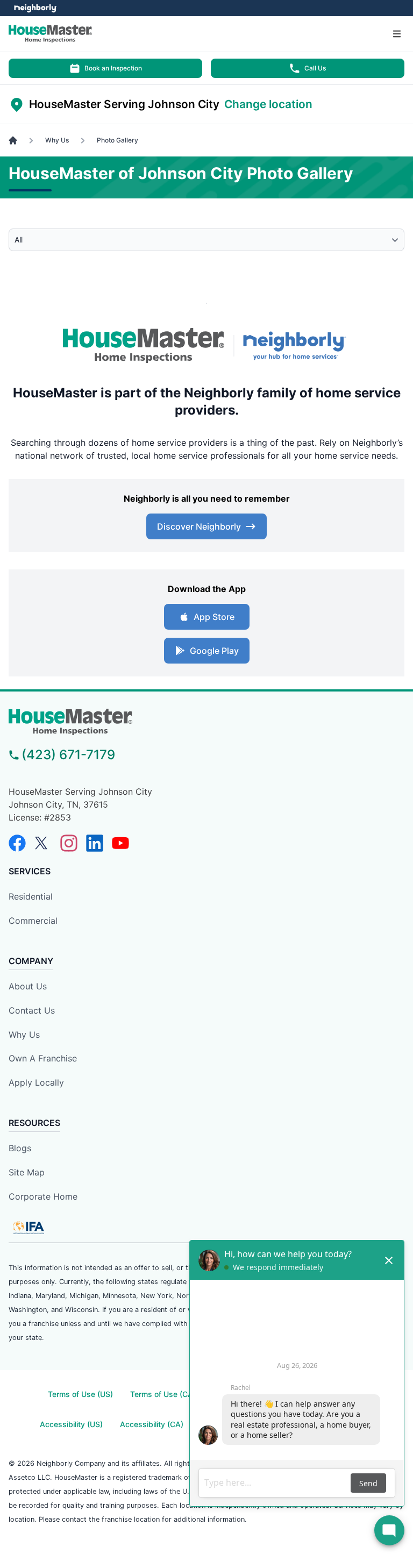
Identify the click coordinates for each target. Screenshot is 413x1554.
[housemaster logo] (206, 722)
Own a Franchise (43, 1058)
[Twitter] (43, 843)
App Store (214, 616)
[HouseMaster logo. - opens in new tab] (143, 345)
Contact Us (32, 1010)
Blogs (20, 1148)
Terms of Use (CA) (163, 1394)
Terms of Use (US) (80, 1394)
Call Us (315, 68)
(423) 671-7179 (68, 754)
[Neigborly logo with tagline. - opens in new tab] (297, 345)
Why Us (24, 1034)
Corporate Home (43, 1196)
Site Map (27, 1172)
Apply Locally (36, 1082)
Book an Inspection (113, 68)
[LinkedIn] (94, 843)
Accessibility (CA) (151, 1424)
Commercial (33, 920)
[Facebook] (17, 843)
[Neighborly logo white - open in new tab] (35, 8)
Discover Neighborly (199, 526)
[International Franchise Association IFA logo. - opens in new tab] (28, 1227)
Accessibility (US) (71, 1424)
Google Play (214, 650)
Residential (31, 896)
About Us (28, 986)
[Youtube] (120, 843)
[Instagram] (68, 843)
